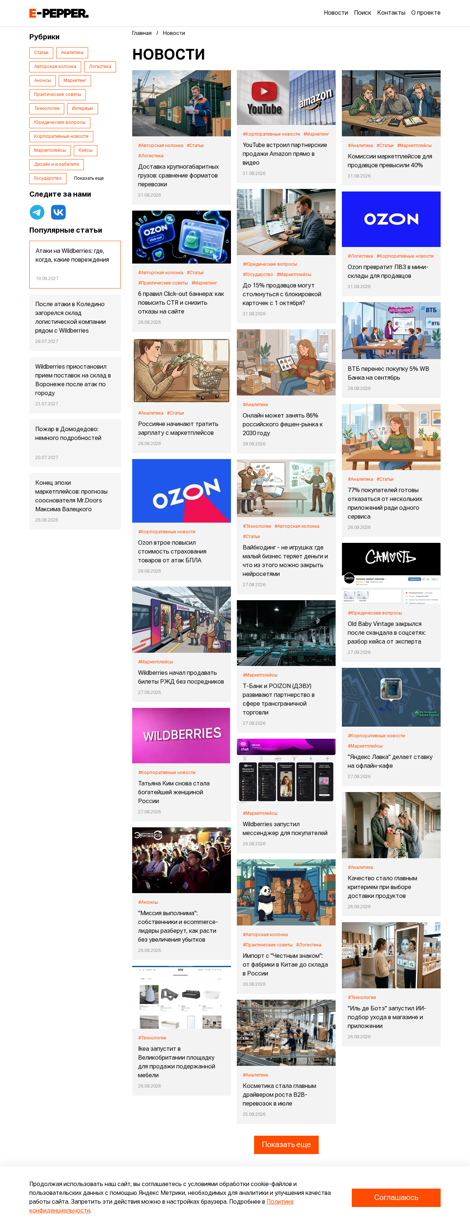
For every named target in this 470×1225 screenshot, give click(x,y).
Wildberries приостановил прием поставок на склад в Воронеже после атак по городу (73, 380)
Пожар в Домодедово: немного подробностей (68, 434)
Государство (48, 178)
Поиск (362, 13)
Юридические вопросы (60, 123)
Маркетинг (75, 81)
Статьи (41, 53)
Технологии (46, 109)
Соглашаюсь (396, 1197)
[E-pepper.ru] (58, 13)
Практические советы (57, 95)
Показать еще (286, 1145)
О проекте (426, 13)
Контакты (391, 13)
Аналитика (72, 53)
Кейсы (86, 150)
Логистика (100, 67)
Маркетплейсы (50, 150)
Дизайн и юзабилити (56, 164)
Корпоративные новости (61, 137)
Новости (336, 13)
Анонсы (42, 81)
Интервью (82, 109)
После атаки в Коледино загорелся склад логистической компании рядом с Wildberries (70, 318)
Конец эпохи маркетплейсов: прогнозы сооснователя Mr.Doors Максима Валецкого (71, 496)
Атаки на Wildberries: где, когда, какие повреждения (72, 255)
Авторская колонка (55, 67)
